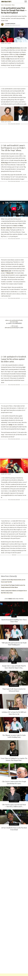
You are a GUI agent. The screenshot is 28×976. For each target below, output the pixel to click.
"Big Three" (21, 56)
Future (15, 225)
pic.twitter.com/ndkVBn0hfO (14, 323)
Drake (8, 58)
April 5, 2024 (19, 327)
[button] (26, 1)
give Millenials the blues (13, 48)
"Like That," (9, 227)
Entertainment (8, 4)
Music (13, 4)
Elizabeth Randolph (10, 23)
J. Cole (16, 54)
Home (2, 4)
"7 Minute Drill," (10, 273)
